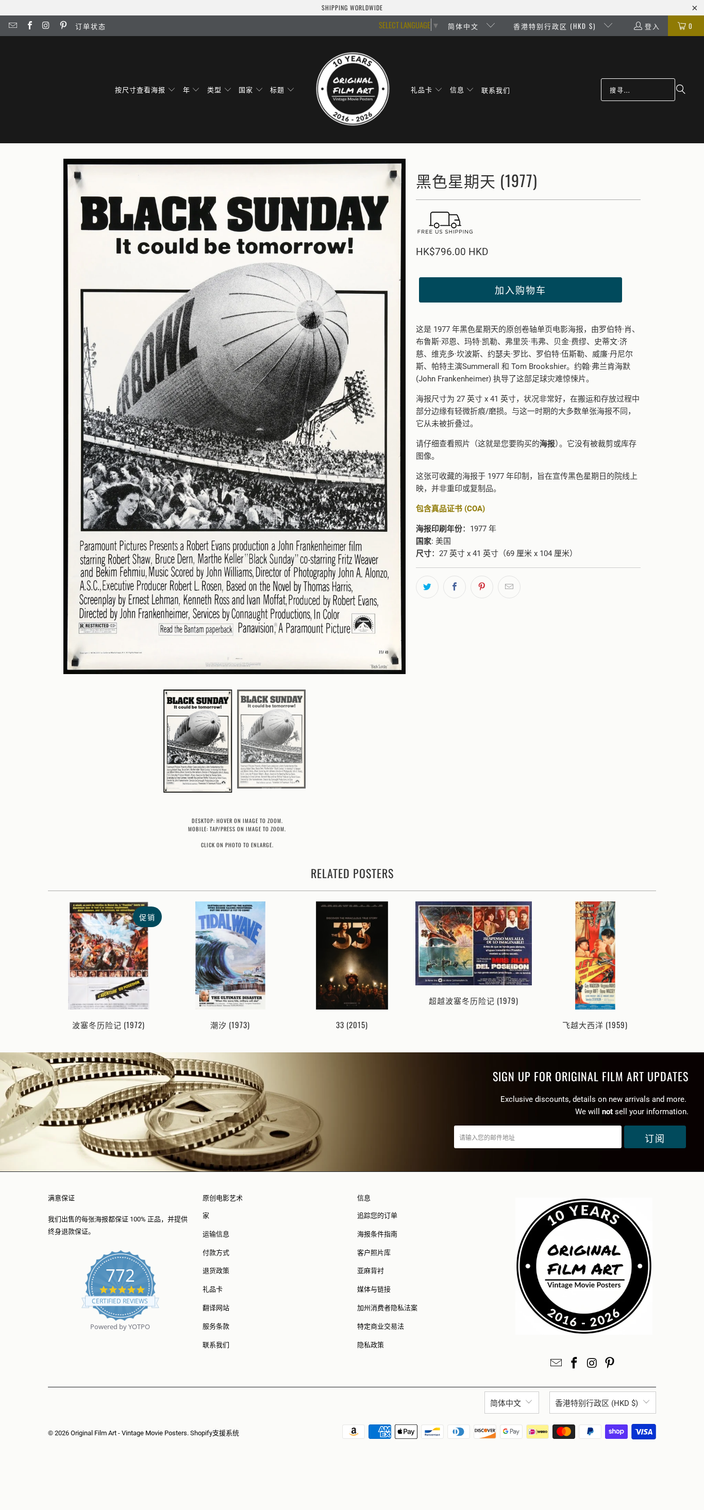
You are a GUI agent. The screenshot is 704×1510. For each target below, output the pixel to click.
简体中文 (464, 26)
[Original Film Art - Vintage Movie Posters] (352, 89)
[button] (145, 90)
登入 (652, 26)
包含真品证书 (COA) (450, 508)
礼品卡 (213, 1289)
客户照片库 (374, 1252)
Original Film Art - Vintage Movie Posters (129, 1433)
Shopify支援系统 (214, 1433)
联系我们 (216, 1345)
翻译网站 (216, 1308)
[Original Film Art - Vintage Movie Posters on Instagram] (46, 26)
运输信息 (216, 1234)
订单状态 (90, 26)
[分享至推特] (427, 587)
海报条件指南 (377, 1234)
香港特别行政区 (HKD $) (555, 26)
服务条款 (216, 1326)
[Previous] (62, 966)
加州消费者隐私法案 (387, 1308)
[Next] (641, 966)
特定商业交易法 (380, 1326)
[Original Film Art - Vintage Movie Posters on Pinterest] (62, 26)
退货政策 (216, 1270)
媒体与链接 (374, 1289)
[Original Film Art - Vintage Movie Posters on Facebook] (28, 26)
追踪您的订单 (377, 1215)
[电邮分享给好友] (509, 587)
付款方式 (216, 1252)
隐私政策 (370, 1345)
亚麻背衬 (370, 1270)
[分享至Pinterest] (482, 587)
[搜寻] (681, 89)
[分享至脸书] (454, 587)
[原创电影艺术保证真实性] (48, 1339)
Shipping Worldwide (352, 7)
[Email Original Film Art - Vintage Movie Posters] (12, 26)
